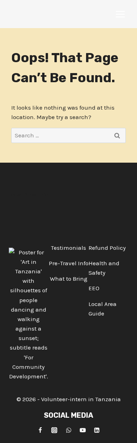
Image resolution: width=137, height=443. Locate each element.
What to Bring (68, 278)
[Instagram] (54, 430)
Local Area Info (28, 194)
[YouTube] (83, 430)
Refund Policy (107, 247)
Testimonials (68, 247)
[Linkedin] (97, 430)
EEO (94, 288)
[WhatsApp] (68, 430)
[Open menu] (120, 14)
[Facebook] (40, 430)
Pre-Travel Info (69, 263)
